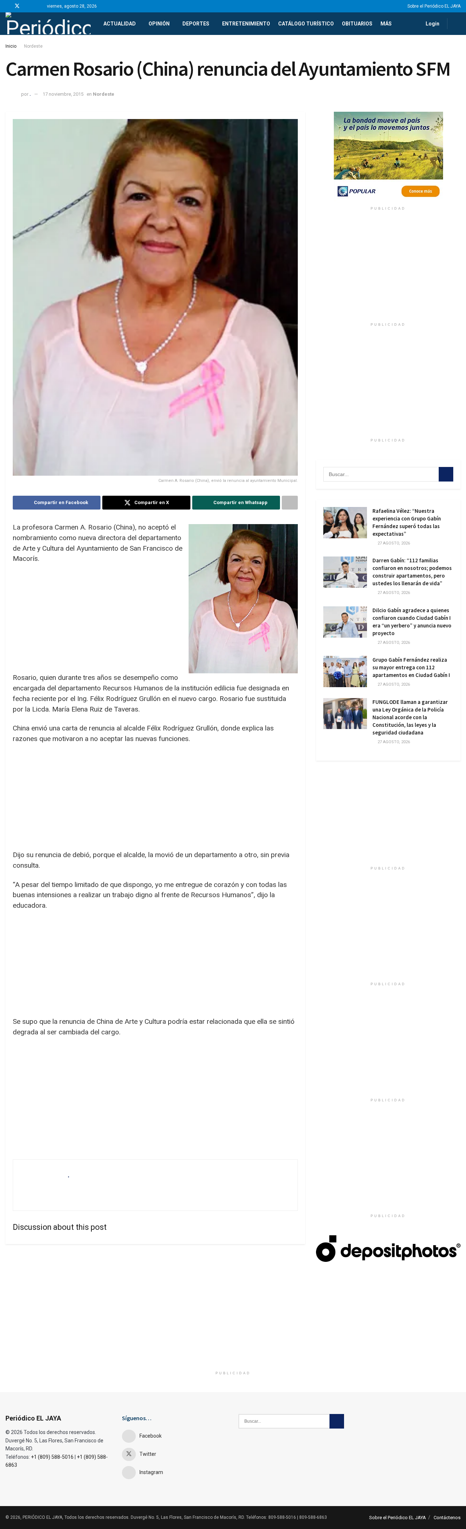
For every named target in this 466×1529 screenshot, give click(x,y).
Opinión (159, 24)
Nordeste (33, 46)
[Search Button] (458, 23)
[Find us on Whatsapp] (36, 6)
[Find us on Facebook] (7, 6)
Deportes (195, 24)
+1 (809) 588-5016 (52, 1457)
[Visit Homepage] (48, 24)
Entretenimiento (246, 24)
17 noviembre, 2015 (63, 94)
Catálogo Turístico (306, 24)
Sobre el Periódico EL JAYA (434, 6)
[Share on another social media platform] (290, 503)
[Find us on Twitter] (17, 6)
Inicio (10, 46)
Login (431, 24)
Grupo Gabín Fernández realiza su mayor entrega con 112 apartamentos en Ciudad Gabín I (411, 667)
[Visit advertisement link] (388, 157)
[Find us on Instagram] (27, 6)
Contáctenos (447, 1517)
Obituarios (357, 24)
